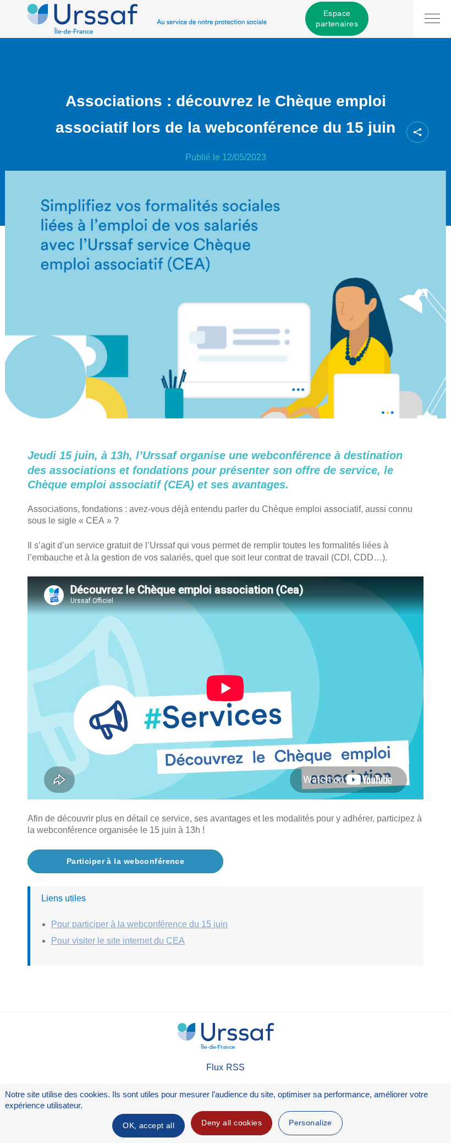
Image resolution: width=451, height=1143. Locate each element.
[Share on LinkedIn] (367, 132)
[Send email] (386, 132)
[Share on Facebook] (330, 132)
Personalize (310, 1122)
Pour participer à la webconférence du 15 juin (139, 924)
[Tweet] (349, 132)
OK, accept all (148, 1125)
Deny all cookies (231, 1122)
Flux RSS (225, 1067)
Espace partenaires (337, 18)
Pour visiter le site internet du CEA (118, 940)
